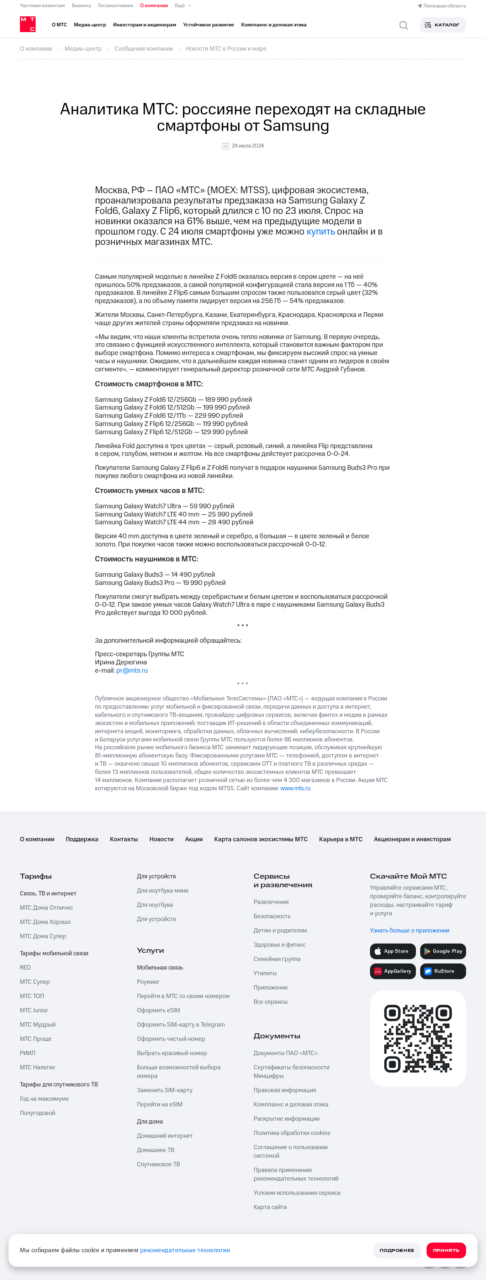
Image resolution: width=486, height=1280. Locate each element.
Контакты (124, 839)
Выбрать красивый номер (172, 1053)
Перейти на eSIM (160, 1104)
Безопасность (272, 916)
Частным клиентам (42, 5)
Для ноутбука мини (162, 890)
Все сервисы (271, 1002)
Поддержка (82, 839)
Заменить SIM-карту (164, 1090)
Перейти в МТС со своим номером (183, 996)
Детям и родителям (280, 930)
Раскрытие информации (286, 1119)
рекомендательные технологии (185, 1250)
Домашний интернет (165, 1136)
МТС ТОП (32, 996)
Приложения (270, 987)
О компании (154, 5)
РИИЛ (27, 1053)
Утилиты (265, 973)
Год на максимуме (44, 1099)
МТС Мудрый (38, 1025)
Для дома (150, 1121)
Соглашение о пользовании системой (291, 1151)
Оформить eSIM (158, 1010)
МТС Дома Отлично (46, 908)
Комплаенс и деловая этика (291, 1104)
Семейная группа (277, 959)
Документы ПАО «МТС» (286, 1053)
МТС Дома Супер (43, 936)
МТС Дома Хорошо (45, 922)
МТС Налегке (37, 1067)
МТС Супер (35, 982)
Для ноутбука (155, 905)
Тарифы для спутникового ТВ (59, 1084)
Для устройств (156, 876)
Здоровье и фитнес (280, 945)
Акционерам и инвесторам (412, 839)
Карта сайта (270, 1207)
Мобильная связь (160, 967)
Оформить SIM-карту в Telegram (181, 1025)
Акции (194, 839)
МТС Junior (34, 1010)
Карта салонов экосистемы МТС (261, 839)
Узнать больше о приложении (409, 930)
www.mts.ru (295, 788)
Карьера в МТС (341, 839)
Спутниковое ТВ (158, 1164)
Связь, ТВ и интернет (48, 893)
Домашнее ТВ (155, 1150)
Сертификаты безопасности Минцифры (291, 1071)
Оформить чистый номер (171, 1039)
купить (321, 231)
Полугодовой (37, 1113)
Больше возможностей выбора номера (179, 1071)
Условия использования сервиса (297, 1193)
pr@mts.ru (132, 670)
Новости (161, 839)
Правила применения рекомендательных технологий (296, 1174)
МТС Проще (36, 1039)
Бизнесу (81, 5)
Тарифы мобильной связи (54, 953)
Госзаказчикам (115, 5)
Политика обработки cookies (292, 1133)
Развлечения (271, 902)
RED (25, 967)
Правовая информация (285, 1090)
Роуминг (148, 982)
